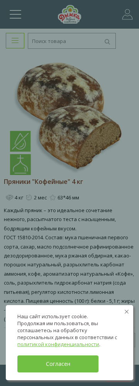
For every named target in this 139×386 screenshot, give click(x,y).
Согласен (58, 363)
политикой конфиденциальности (58, 344)
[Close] (126, 311)
